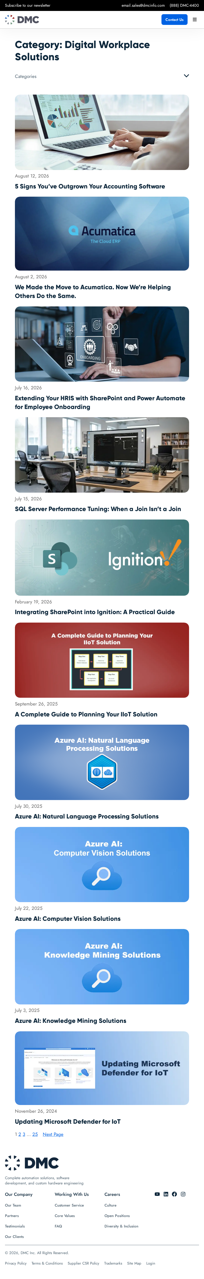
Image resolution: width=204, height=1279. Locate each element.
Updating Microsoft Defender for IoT (68, 1121)
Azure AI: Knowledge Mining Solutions (70, 1021)
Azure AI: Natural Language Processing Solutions (87, 816)
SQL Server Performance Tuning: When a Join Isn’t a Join (98, 509)
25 (35, 1134)
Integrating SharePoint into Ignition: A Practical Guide (95, 612)
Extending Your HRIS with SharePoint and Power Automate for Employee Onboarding (100, 402)
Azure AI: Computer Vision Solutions (68, 919)
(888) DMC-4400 (184, 5)
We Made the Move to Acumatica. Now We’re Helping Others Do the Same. (93, 291)
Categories (26, 76)
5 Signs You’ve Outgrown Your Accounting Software (90, 186)
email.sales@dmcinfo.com (143, 5)
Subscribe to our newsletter (27, 5)
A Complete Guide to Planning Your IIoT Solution (86, 714)
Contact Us (174, 19)
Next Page (53, 1134)
